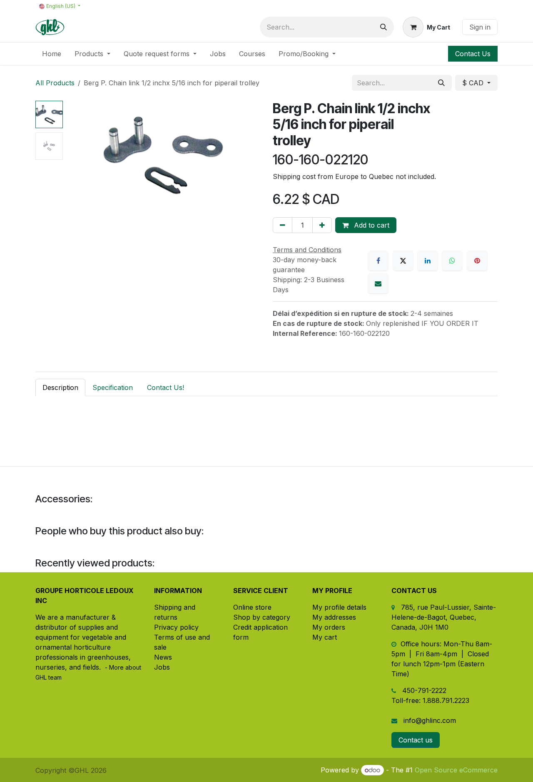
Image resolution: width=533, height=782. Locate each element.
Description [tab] (60, 387)
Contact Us (473, 54)
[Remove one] (282, 225)
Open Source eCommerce (456, 770)
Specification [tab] (112, 387)
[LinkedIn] (428, 261)
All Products (55, 83)
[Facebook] (378, 261)
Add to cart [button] (370, 225)
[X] (403, 261)
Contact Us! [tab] (165, 387)
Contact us (416, 740)
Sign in (480, 27)
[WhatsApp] (452, 261)
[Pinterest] (477, 261)
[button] (76, 155)
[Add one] (322, 225)
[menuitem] (51, 53)
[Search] (383, 27)
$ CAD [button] (474, 83)
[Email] (378, 283)
